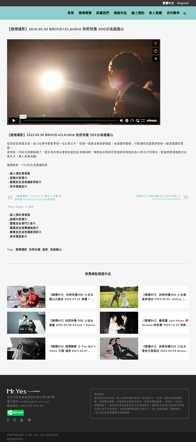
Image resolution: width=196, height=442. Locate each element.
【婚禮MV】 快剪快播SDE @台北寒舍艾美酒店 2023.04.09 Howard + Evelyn (165, 349)
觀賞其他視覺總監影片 (24, 227)
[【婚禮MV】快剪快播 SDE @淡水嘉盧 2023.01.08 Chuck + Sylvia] (26, 323)
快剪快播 (35, 249)
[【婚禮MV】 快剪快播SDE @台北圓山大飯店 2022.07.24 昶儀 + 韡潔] (26, 297)
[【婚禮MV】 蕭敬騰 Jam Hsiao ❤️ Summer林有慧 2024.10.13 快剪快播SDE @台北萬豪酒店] (119, 323)
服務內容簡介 (18, 177)
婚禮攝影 (21, 249)
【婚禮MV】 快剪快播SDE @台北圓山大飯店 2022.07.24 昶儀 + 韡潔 (71, 297)
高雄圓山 (56, 249)
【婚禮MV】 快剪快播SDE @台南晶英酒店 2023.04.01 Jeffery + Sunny (164, 297)
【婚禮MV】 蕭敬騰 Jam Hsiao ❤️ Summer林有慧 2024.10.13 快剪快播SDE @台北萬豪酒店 (165, 323)
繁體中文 (169, 3)
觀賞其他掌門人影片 (23, 223)
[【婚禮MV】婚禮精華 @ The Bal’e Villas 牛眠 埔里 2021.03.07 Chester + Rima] (26, 349)
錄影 (45, 249)
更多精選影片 (18, 186)
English (183, 3)
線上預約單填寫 (20, 173)
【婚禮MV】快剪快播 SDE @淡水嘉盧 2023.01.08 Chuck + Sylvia (72, 322)
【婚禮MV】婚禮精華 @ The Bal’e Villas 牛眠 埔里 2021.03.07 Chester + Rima (72, 349)
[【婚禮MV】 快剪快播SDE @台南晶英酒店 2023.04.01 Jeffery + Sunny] (119, 297)
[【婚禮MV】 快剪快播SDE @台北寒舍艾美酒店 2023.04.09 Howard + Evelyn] (119, 349)
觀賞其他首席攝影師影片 (26, 182)
